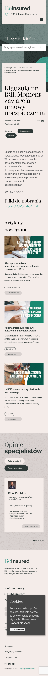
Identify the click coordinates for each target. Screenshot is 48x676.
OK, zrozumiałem (17, 629)
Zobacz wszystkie (15, 468)
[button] (42, 47)
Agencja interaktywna (27, 669)
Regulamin (8, 646)
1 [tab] (34, 540)
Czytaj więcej (12, 292)
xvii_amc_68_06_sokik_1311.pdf (21, 206)
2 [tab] (36, 540)
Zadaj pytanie (13, 461)
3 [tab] (38, 540)
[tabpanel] (24, 505)
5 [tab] (43, 540)
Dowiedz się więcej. (20, 623)
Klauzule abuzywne (26, 68)
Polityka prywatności (13, 652)
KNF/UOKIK (11, 135)
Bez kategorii (10, 349)
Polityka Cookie (10, 657)
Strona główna (10, 68)
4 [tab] (40, 540)
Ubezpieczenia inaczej (13, 287)
